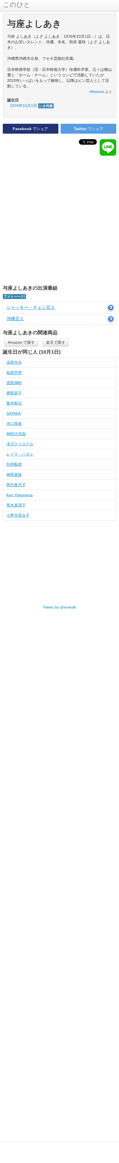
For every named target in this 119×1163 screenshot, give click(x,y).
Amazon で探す (21, 342)
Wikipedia (96, 92)
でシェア (30, 128)
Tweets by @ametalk (59, 607)
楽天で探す (55, 342)
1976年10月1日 (31, 105)
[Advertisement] (59, 220)
